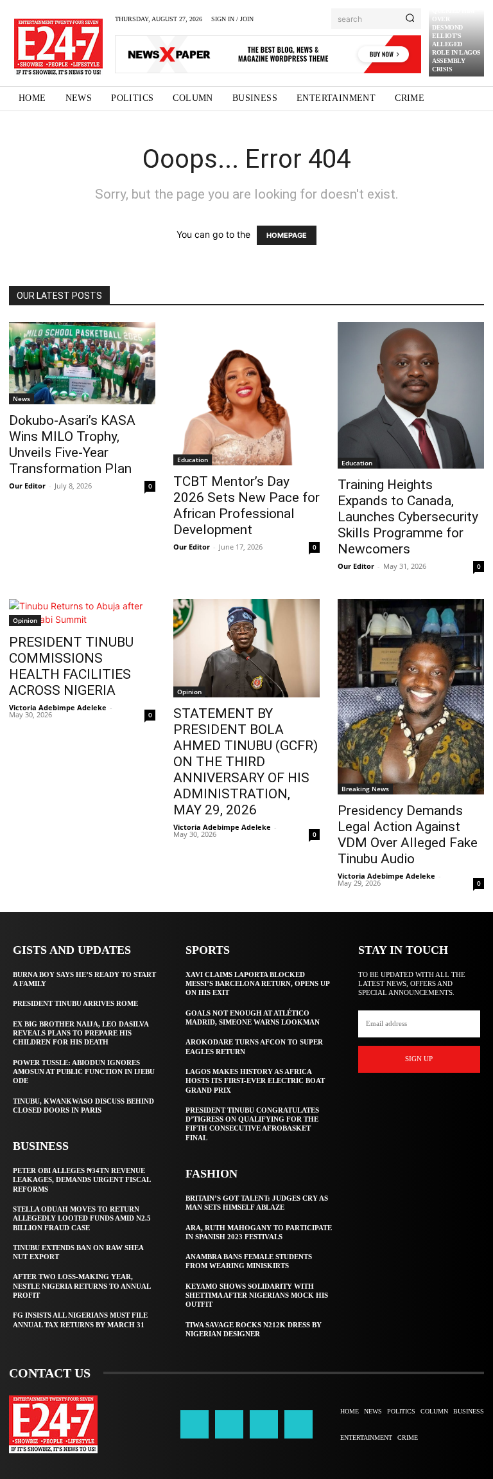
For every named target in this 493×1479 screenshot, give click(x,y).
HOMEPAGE (286, 235)
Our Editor (27, 485)
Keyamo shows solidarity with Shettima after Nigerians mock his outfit (257, 1295)
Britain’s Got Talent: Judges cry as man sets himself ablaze (257, 1202)
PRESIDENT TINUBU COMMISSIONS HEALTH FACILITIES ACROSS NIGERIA (71, 666)
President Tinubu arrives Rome (75, 1003)
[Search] (410, 18)
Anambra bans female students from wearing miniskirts (249, 1261)
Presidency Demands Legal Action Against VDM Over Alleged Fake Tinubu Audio (408, 834)
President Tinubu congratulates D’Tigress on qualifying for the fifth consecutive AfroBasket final (252, 1124)
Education (192, 459)
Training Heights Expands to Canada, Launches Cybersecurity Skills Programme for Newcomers (408, 517)
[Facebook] (194, 1424)
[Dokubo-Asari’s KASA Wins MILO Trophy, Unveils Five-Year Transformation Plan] (82, 363)
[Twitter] (264, 1424)
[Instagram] (229, 1424)
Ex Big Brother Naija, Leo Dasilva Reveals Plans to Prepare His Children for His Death (81, 1033)
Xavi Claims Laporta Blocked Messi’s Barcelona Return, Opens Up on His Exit (258, 984)
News (21, 398)
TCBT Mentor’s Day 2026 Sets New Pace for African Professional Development (246, 505)
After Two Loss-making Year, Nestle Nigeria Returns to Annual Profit (82, 1286)
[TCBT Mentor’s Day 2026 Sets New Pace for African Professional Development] (246, 393)
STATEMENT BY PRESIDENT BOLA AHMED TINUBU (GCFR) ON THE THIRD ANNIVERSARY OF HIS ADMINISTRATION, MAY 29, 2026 (245, 762)
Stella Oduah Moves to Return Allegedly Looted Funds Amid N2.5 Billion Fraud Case (82, 1218)
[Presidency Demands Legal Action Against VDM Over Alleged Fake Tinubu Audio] (411, 696)
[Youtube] (298, 1424)
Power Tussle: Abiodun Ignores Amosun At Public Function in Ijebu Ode (84, 1072)
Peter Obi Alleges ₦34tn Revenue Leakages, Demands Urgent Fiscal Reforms (82, 1180)
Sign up (419, 1058)
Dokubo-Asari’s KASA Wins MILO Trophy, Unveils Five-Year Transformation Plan (72, 444)
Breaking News (365, 788)
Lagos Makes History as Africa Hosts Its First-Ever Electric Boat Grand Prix (255, 1081)
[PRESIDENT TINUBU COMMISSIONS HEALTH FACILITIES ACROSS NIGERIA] (82, 612)
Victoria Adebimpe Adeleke (58, 707)
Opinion (25, 620)
